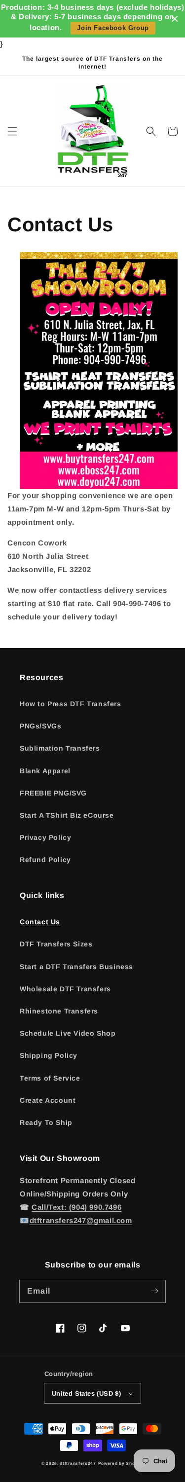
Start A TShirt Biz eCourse (67, 815)
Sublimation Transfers (60, 748)
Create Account (47, 1100)
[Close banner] (175, 19)
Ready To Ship (46, 1122)
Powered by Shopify (121, 1463)
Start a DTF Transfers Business (76, 967)
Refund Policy (45, 860)
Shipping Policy (48, 1055)
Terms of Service (50, 1078)
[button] (12, 131)
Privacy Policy (45, 837)
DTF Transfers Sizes (56, 944)
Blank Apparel (45, 771)
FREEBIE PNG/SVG (53, 793)
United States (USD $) (86, 1393)
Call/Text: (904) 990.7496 (76, 1207)
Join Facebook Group (112, 28)
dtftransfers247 (78, 1463)
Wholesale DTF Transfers (65, 989)
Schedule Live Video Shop (67, 1033)
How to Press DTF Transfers (70, 704)
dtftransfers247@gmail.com (81, 1220)
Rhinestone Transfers (59, 1011)
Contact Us (40, 922)
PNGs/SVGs (40, 726)
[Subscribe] (154, 1291)
